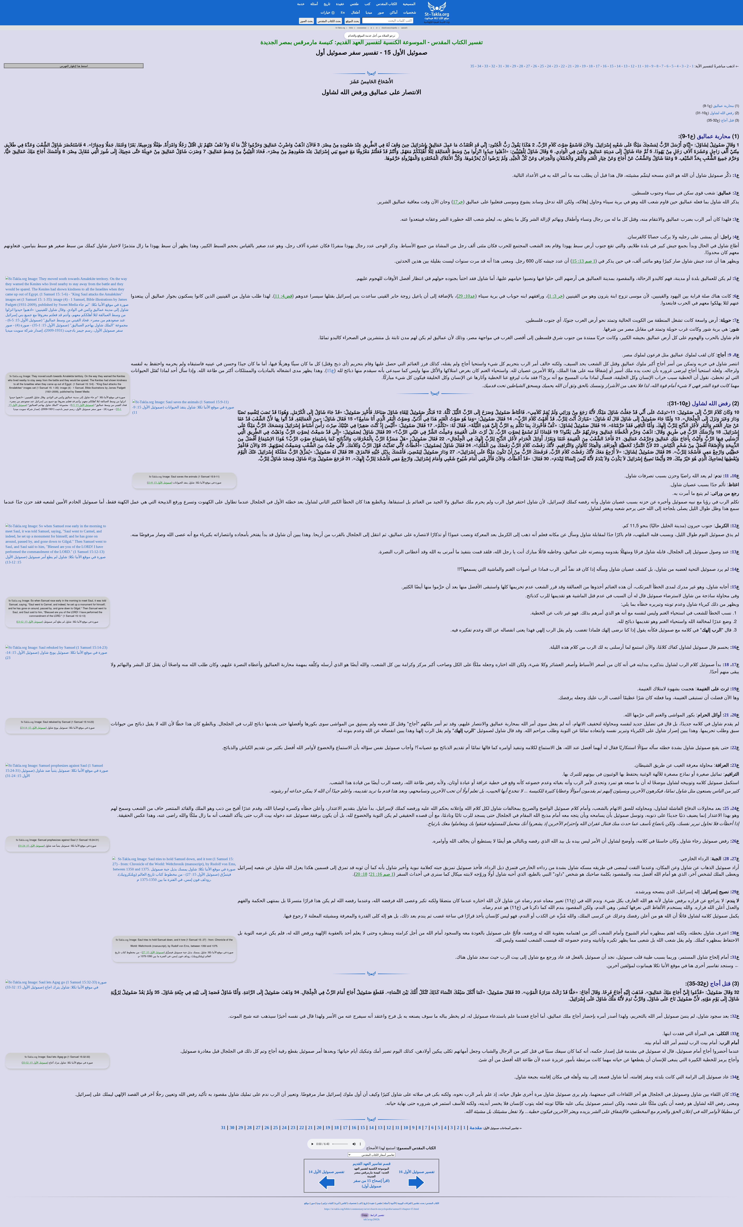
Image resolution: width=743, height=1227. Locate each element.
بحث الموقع (352, 21)
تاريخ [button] (327, 4)
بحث (422, 1203)
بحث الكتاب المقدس (329, 21)
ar (371, 28)
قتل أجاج (727, 120)
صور (313, 1203)
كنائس (344, 1203)
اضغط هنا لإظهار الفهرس (74, 66)
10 (646, 66)
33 (486, 66)
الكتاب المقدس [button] (386, 4)
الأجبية (393, 1203)
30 (507, 66)
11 (639, 66)
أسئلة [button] (314, 4)
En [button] (343, 12)
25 (542, 66)
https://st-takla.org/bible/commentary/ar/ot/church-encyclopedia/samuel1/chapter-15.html (371, 1208)
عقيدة (372, 1203)
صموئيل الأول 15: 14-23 (33, 727)
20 (577, 66)
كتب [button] (367, 4)
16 (605, 66)
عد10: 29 (466, 296)
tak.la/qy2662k (372, 1219)
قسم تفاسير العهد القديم (371, 1164)
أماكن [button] (393, 12)
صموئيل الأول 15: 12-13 (29, 621)
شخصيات (352, 1203)
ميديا (319, 1203)
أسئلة (386, 1203)
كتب (360, 1203)
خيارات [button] (326, 12)
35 (472, 66)
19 (584, 66)
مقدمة (476, 1127)
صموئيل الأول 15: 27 (153, 952)
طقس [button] (354, 4)
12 (632, 66)
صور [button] (381, 12)
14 (619, 66)
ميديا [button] (369, 12)
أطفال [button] (355, 12)
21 (570, 66)
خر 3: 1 (556, 296)
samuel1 (404, 28)
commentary (361, 28)
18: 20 (361, 874)
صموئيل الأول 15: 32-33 (34, 1062)
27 (528, 66)
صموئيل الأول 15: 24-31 (31, 845)
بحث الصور (306, 21)
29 (514, 66)
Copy (365, 1215)
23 (556, 66)
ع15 (330, 370)
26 (535, 66)
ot (376, 28)
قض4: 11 (283, 296)
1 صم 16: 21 (382, 874)
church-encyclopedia (389, 28)
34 (479, 66)
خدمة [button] (301, 4)
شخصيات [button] (410, 12)
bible (351, 28)
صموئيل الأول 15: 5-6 (82, 405)
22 (563, 66)
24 (549, 66)
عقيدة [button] (340, 4)
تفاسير (416, 1203)
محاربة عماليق (723, 106)
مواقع (306, 1203)
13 (625, 66)
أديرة (337, 1203)
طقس (379, 1203)
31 (500, 66)
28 (521, 66)
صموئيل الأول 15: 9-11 (159, 482)
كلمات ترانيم (327, 1203)
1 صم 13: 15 (583, 261)
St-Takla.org (340, 28)
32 (493, 66)
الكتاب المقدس (432, 1203)
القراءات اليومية (405, 1203)
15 (612, 66)
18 (591, 66)
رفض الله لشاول (722, 113)
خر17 (458, 201)
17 (598, 66)
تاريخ (366, 1203)
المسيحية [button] (409, 4)
